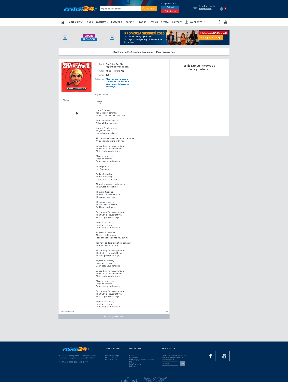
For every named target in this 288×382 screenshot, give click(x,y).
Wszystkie (111, 84)
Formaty (101, 22)
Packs (129, 22)
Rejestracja (170, 11)
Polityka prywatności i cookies (141, 360)
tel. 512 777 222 (111, 358)
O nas (90, 22)
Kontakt (177, 22)
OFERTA (165, 22)
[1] (222, 9)
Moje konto (195, 22)
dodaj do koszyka (115, 316)
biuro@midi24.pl (112, 355)
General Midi (99, 102)
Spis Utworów (135, 364)
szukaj (150, 8)
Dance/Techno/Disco (117, 81)
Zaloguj (170, 7)
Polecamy (133, 366)
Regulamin (133, 358)
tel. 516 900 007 (112, 360)
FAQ (130, 362)
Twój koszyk (205, 8)
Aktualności (76, 22)
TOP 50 (142, 22)
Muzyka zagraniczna (117, 79)
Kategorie (116, 22)
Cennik (154, 22)
